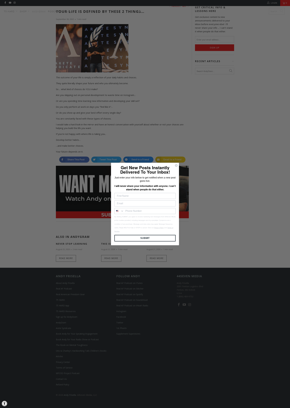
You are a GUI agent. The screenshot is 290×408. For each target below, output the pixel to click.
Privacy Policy (159, 228)
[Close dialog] (176, 165)
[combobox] (119, 211)
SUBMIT (145, 238)
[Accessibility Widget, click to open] (5, 403)
